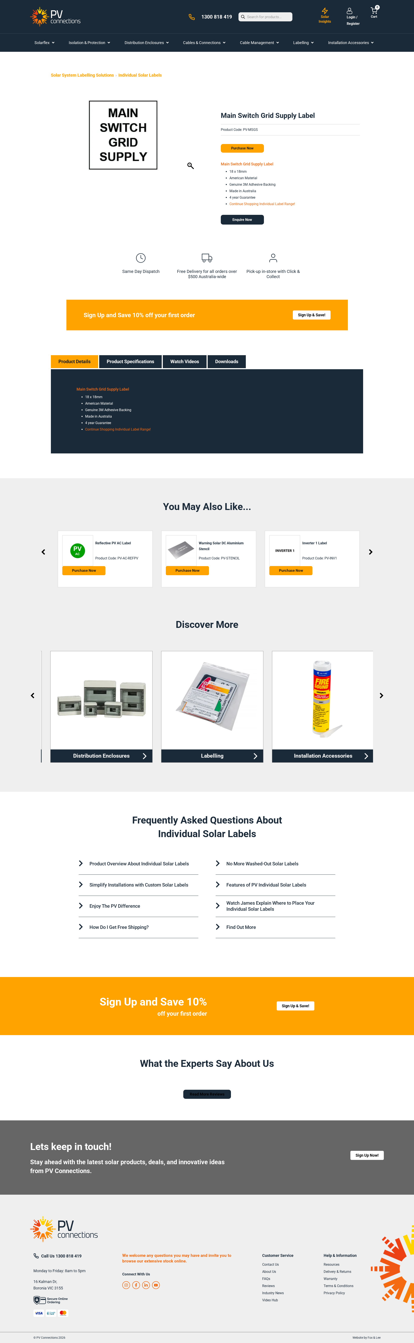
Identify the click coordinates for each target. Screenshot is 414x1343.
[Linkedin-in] (146, 1285)
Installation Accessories (318, 756)
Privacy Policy (334, 1293)
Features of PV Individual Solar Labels (266, 885)
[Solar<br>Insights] (324, 10)
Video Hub (270, 1300)
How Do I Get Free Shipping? (119, 927)
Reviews (268, 1286)
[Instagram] (126, 1285)
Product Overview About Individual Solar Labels (139, 863)
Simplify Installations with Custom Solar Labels (138, 885)
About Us (269, 1272)
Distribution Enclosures (96, 756)
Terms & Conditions (338, 1286)
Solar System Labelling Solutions (82, 75)
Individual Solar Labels (140, 75)
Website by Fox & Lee (367, 1337)
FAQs (266, 1279)
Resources (331, 1264)
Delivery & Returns (337, 1272)
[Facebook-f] (136, 1285)
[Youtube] (156, 1285)
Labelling (207, 756)
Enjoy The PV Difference (114, 906)
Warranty (330, 1279)
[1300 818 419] (191, 17)
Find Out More (241, 927)
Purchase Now (242, 148)
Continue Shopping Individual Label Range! (262, 204)
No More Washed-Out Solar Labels (262, 863)
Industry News (273, 1293)
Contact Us (270, 1264)
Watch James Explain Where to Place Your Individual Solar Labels (270, 906)
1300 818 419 (216, 17)
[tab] (74, 361)
